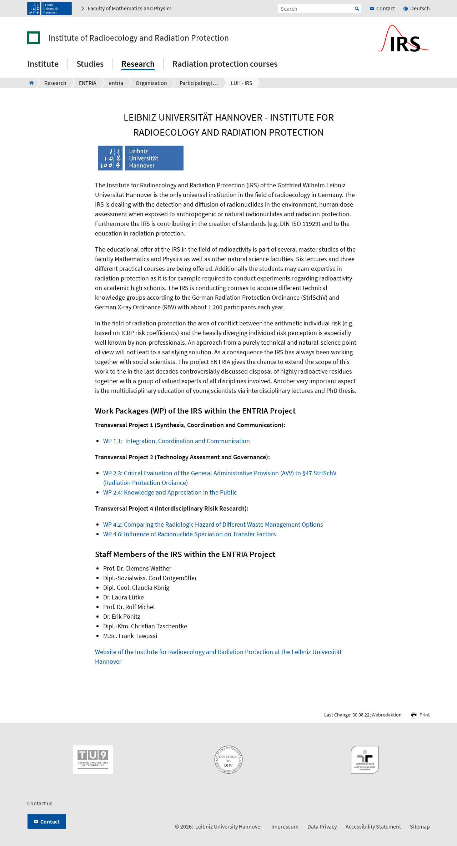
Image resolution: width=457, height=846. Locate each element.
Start (357, 8)
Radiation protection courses (224, 63)
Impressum (284, 826)
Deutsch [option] (420, 8)
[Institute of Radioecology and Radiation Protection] (29, 83)
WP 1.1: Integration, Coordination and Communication (176, 441)
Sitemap (420, 826)
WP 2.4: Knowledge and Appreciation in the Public (170, 492)
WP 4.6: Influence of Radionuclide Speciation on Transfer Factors (189, 534)
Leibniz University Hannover (228, 826)
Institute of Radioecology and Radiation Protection (139, 38)
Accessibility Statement (373, 826)
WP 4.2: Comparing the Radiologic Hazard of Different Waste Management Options (213, 524)
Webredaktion (387, 714)
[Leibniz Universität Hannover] (49, 8)
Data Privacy (322, 826)
